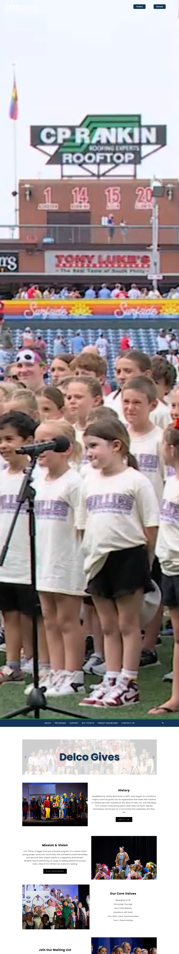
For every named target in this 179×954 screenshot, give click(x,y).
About (48, 723)
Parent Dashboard (108, 723)
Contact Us (127, 723)
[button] (89, 757)
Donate (159, 6)
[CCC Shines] (16, 722)
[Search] (163, 722)
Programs (60, 723)
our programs (55, 871)
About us (124, 819)
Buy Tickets (88, 723)
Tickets (139, 6)
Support (74, 723)
